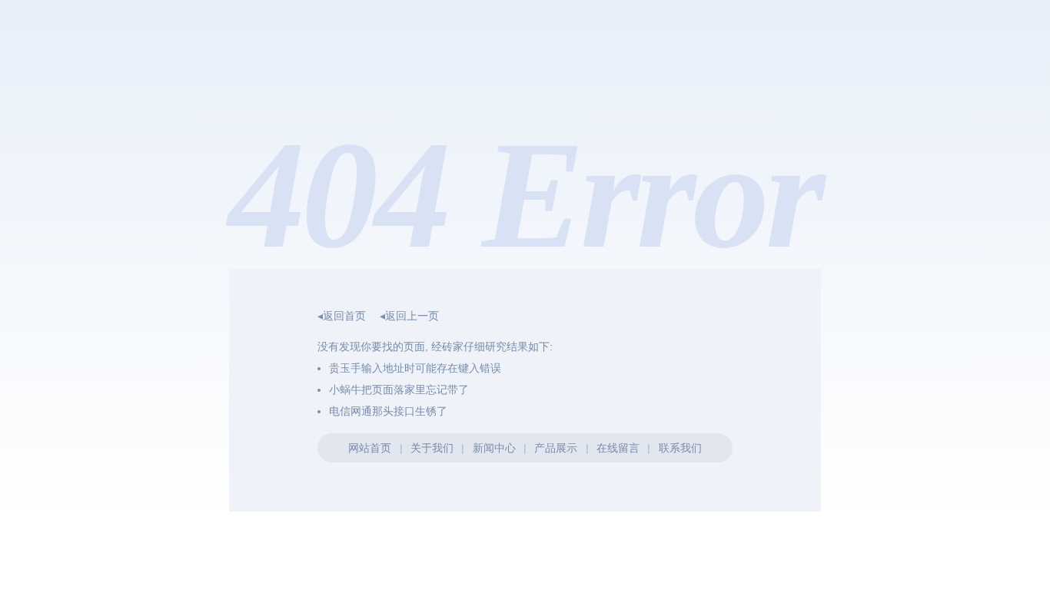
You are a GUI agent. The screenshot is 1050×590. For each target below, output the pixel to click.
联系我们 (680, 448)
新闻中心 (494, 448)
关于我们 (432, 448)
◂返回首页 (341, 316)
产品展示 (555, 448)
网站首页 (369, 448)
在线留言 (618, 448)
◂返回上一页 (409, 316)
